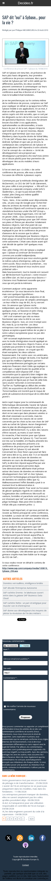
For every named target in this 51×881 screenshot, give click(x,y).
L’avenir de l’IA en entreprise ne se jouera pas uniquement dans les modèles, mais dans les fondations (24, 788)
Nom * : (6, 649)
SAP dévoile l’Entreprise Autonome (20, 587)
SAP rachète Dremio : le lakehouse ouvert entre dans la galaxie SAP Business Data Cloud (23, 595)
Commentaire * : (10, 678)
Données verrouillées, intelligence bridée (23, 583)
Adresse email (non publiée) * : (16, 659)
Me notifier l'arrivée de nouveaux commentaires (19, 708)
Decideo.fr (25, 3)
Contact (25, 865)
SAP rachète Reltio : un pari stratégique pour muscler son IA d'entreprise (24, 604)
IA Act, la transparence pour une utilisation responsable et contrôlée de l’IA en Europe (23, 804)
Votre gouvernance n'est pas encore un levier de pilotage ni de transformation (24, 781)
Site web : (7, 668)
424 (31, 818)
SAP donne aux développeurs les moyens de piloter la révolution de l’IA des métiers (25, 612)
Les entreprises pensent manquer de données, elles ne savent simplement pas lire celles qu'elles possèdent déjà (25, 797)
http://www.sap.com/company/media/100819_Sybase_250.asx (25, 569)
